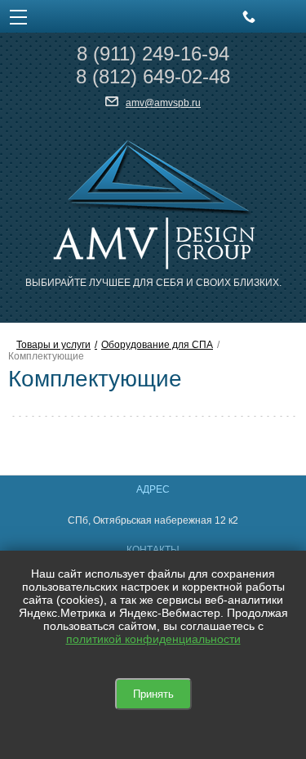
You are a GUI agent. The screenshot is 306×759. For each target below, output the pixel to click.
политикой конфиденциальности (153, 638)
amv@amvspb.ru (163, 103)
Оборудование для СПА (157, 344)
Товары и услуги (53, 344)
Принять (153, 694)
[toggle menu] (18, 16)
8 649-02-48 (153, 76)
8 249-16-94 (153, 53)
